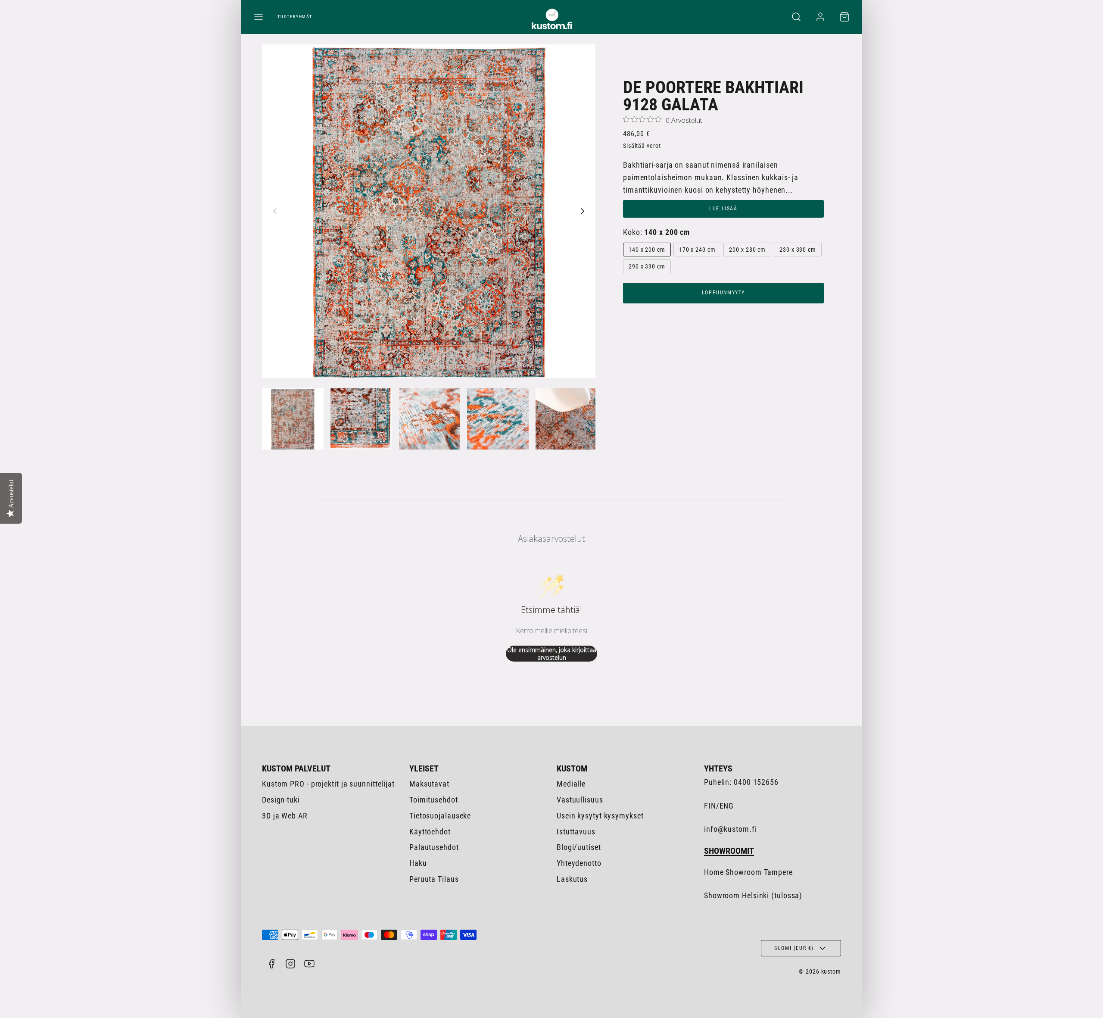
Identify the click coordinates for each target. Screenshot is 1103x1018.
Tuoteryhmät (294, 16)
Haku (418, 863)
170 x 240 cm (697, 249)
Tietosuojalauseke (440, 815)
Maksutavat (429, 783)
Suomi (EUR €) (794, 948)
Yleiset (424, 768)
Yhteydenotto (579, 863)
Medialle (571, 783)
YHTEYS (718, 768)
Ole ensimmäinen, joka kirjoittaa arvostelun (551, 654)
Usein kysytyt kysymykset (600, 815)
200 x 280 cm (747, 249)
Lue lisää (723, 209)
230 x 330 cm (797, 249)
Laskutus (572, 879)
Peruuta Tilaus (434, 879)
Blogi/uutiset (579, 847)
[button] (258, 16)
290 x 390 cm (647, 266)
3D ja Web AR (285, 815)
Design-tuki (281, 799)
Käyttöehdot (430, 831)
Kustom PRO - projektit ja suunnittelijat (328, 783)
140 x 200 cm (647, 249)
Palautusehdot (434, 847)
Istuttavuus (576, 831)
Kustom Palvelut (296, 768)
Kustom (572, 768)
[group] (293, 419)
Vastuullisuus (580, 799)
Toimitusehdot (433, 799)
